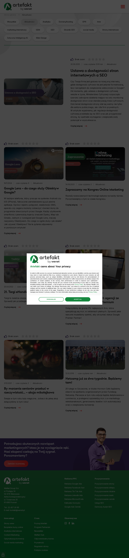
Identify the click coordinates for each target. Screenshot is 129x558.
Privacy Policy (79, 284)
